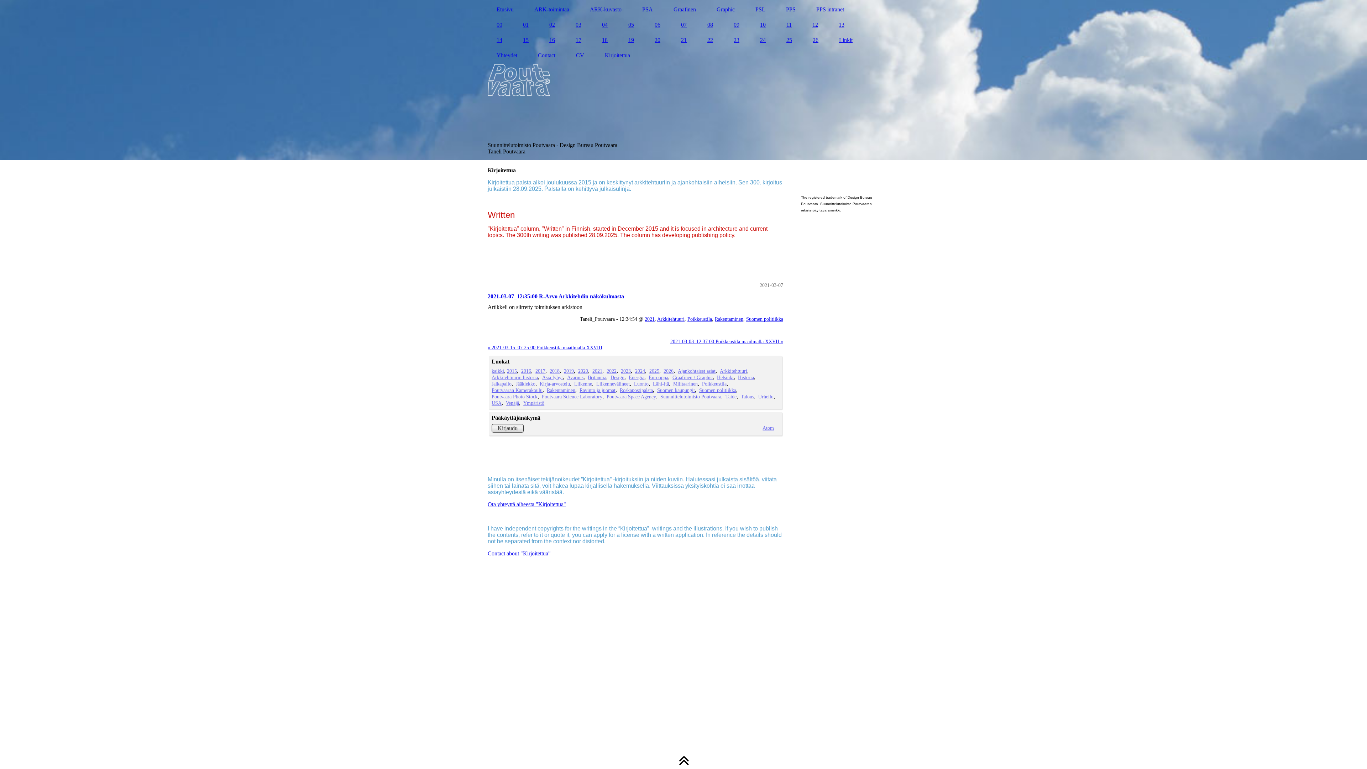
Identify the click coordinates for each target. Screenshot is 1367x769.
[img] (683, 80)
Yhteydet (507, 55)
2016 (526, 371)
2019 (569, 371)
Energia (636, 377)
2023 (626, 371)
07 (684, 25)
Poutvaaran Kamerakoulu (517, 390)
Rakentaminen (729, 319)
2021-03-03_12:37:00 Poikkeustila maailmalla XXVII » (726, 341)
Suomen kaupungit (676, 390)
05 (631, 25)
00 (499, 25)
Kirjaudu (508, 428)
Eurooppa (658, 377)
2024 (640, 371)
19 (631, 40)
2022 (612, 371)
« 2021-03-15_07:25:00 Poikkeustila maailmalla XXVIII (545, 347)
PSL (760, 9)
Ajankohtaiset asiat (697, 371)
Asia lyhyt (552, 377)
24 (763, 40)
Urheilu (766, 396)
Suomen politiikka (764, 319)
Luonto (641, 384)
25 (789, 40)
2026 (669, 371)
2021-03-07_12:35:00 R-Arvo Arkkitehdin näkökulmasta (556, 296)
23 (736, 40)
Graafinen (685, 9)
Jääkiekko (525, 384)
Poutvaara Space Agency (631, 396)
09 (736, 25)
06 (657, 25)
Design (617, 377)
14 (499, 40)
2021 (650, 319)
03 (578, 25)
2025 (654, 371)
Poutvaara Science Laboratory (572, 396)
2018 (555, 371)
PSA (647, 9)
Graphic (726, 9)
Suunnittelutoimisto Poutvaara (690, 396)
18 (605, 40)
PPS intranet (830, 9)
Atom (768, 428)
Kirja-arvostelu (555, 384)
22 (710, 40)
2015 (512, 371)
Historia (746, 377)
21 (684, 40)
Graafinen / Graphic (692, 377)
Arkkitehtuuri (671, 319)
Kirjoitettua (617, 55)
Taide (731, 396)
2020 (583, 371)
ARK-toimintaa (551, 9)
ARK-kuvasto (606, 9)
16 (552, 40)
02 (552, 25)
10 (763, 25)
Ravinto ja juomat (598, 390)
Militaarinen (685, 384)
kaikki (498, 371)
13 (841, 25)
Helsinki (725, 377)
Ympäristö (533, 403)
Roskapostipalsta (636, 390)
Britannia (597, 377)
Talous (747, 396)
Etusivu (505, 9)
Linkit (846, 40)
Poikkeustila (699, 319)
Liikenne (583, 384)
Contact (546, 55)
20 (657, 40)
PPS (791, 9)
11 (789, 25)
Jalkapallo (502, 384)
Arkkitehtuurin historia (515, 377)
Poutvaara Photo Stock (515, 396)
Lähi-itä (661, 384)
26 (815, 40)
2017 (540, 371)
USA (497, 403)
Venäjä (512, 403)
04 (605, 25)
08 (710, 25)
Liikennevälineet (613, 384)
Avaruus (575, 377)
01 (526, 25)
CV (580, 55)
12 (815, 25)
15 (526, 40)
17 (578, 40)
